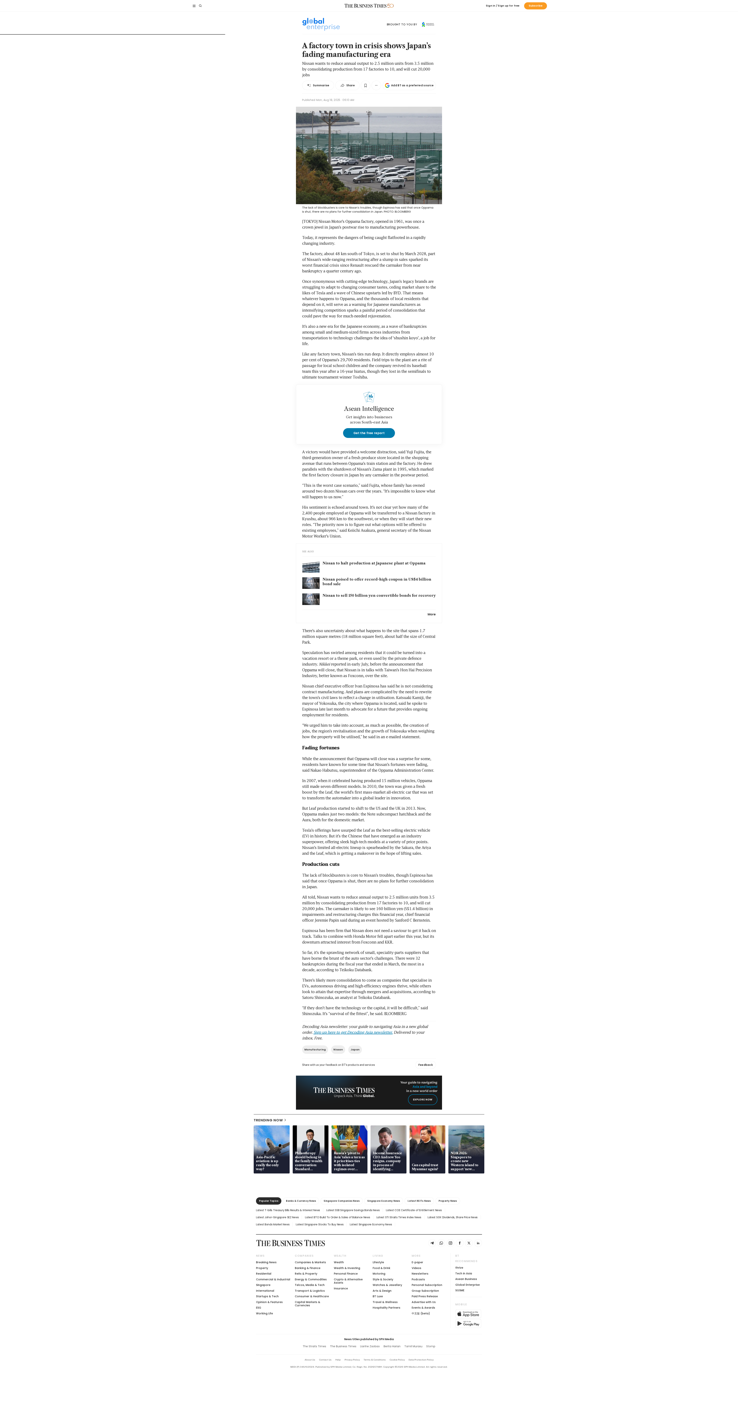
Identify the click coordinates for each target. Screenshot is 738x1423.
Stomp (430, 1346)
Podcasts (418, 1279)
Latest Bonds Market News (272, 1224)
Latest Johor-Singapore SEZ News (277, 1217)
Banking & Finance (307, 1268)
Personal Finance (346, 1274)
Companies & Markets (310, 1262)
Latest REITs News (419, 1200)
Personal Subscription (427, 1285)
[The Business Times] (365, 6)
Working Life (264, 1313)
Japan (355, 1049)
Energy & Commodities (311, 1279)
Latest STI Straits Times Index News (398, 1217)
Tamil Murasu (413, 1346)
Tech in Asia (463, 1273)
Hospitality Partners (386, 1308)
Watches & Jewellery (387, 1285)
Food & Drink (381, 1268)
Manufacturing (315, 1049)
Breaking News (266, 1262)
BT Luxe (378, 1296)
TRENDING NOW (268, 1120)
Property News (448, 1200)
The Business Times (343, 1346)
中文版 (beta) (421, 1313)
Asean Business (466, 1279)
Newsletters (420, 1274)
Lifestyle (378, 1262)
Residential (263, 1274)
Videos (416, 1268)
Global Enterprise (467, 1285)
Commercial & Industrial (273, 1279)
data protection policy (421, 1359)
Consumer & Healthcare (312, 1296)
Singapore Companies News (342, 1200)
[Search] (200, 6)
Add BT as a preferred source (412, 85)
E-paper (417, 1262)
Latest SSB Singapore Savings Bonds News (353, 1210)
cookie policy (397, 1359)
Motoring (379, 1274)
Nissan (338, 1049)
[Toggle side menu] (194, 6)
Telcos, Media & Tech (310, 1285)
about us (310, 1359)
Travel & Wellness (385, 1302)
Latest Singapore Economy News (371, 1224)
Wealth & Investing (347, 1268)
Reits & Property (306, 1274)
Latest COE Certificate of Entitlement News (414, 1210)
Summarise (321, 85)
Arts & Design (382, 1291)
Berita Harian (392, 1346)
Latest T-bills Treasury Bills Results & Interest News (288, 1210)
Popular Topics (268, 1200)
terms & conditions (375, 1359)
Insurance (341, 1288)
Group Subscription (425, 1291)
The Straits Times (314, 1346)
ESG (258, 1308)
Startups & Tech (267, 1296)
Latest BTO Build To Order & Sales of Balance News (337, 1217)
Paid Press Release (425, 1296)
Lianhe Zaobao (370, 1346)
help (338, 1359)
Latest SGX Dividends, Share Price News (453, 1217)
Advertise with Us (424, 1302)
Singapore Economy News (383, 1200)
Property (262, 1268)
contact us (325, 1359)
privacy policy (352, 1359)
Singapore (263, 1285)
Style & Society (383, 1279)
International (265, 1291)
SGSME (459, 1290)
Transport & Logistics (310, 1291)
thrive (459, 1268)
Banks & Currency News (301, 1200)
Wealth (339, 1262)
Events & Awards (423, 1308)
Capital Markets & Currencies (307, 1303)
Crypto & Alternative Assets (348, 1281)
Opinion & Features (269, 1302)
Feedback (425, 1065)
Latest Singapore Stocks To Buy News (319, 1224)
